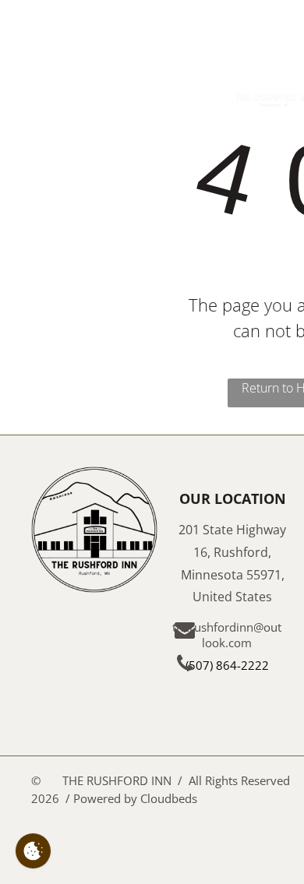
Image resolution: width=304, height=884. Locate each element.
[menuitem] (175, 26)
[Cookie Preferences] (33, 850)
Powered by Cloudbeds (135, 798)
